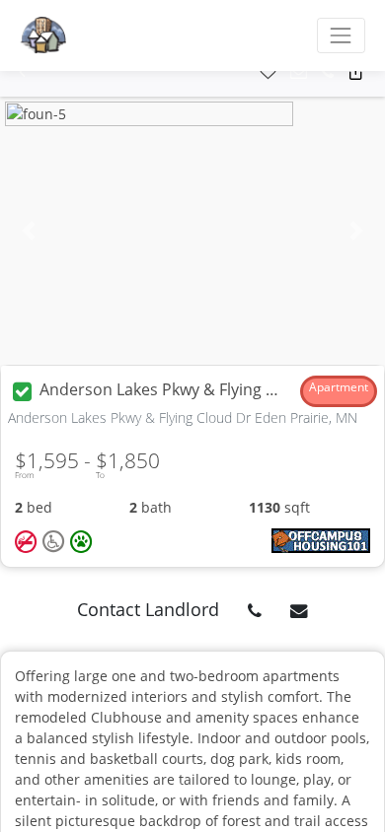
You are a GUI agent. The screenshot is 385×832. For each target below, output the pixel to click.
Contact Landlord (148, 609)
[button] (22, 72)
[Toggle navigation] (341, 35)
